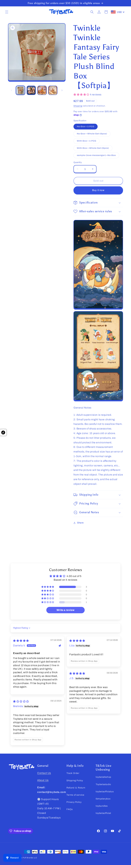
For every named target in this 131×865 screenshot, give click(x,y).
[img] (21, 640)
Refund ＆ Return (75, 788)
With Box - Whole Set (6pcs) (94, 149)
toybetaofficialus (105, 791)
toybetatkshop (103, 777)
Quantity (77, 162)
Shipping (77, 106)
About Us (43, 780)
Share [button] (80, 523)
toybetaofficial (103, 813)
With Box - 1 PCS (88, 142)
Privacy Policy (73, 802)
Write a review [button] (65, 610)
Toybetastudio (103, 784)
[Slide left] (11, 90)
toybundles (102, 806)
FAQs (69, 809)
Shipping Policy (74, 780)
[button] (6, 12)
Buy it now (98, 190)
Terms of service (75, 795)
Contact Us (44, 773)
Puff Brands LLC (30, 858)
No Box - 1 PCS (87, 127)
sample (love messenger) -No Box (98, 156)
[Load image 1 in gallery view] (20, 90)
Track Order (72, 773)
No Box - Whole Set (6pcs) (93, 134)
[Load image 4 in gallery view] (53, 90)
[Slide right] (62, 90)
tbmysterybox (103, 799)
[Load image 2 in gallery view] (31, 90)
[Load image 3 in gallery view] (42, 90)
